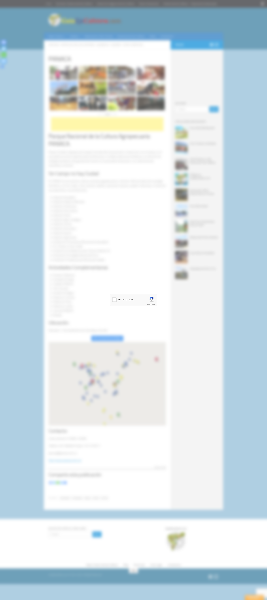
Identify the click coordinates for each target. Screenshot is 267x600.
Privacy (148, 304)
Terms (153, 304)
